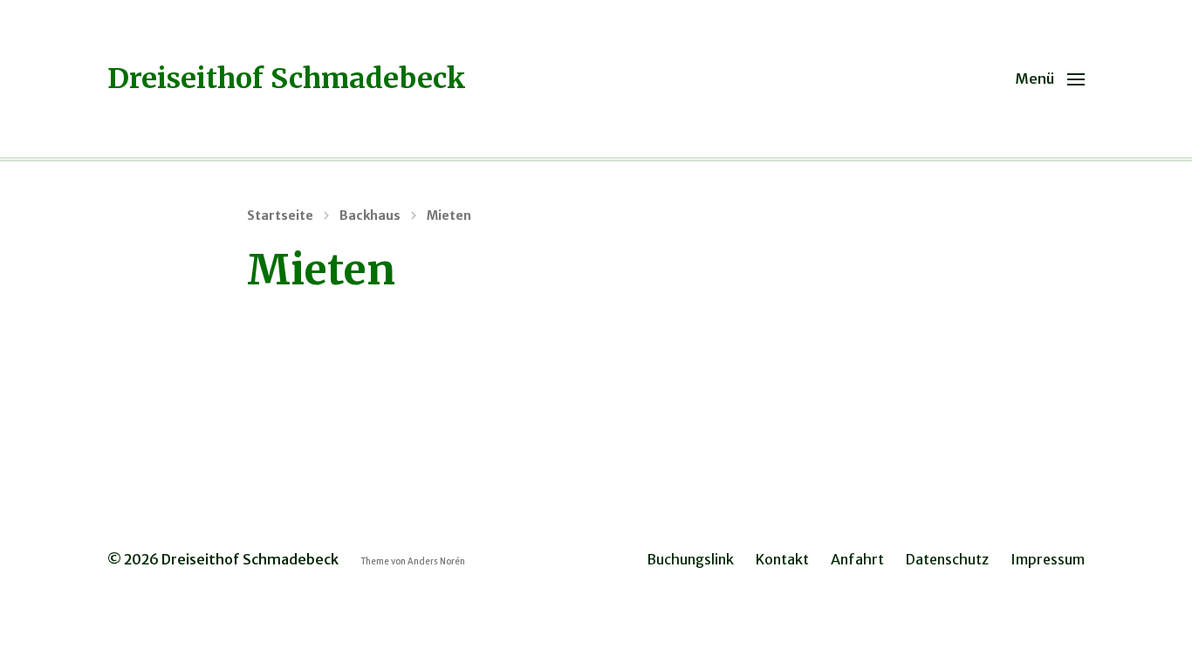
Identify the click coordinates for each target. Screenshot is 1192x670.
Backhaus (370, 215)
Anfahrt (857, 559)
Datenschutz (947, 559)
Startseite (280, 215)
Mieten (449, 215)
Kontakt (782, 559)
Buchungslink (690, 559)
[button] (1049, 78)
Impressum (1047, 559)
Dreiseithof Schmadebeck (286, 78)
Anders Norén (436, 562)
